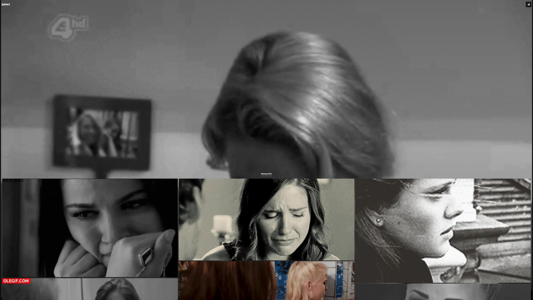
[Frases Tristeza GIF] (266, 150)
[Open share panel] (528, 4)
